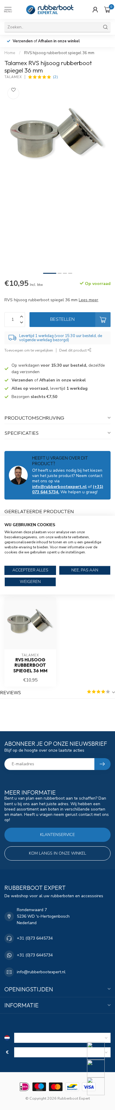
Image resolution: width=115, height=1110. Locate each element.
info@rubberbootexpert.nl (59, 486)
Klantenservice (57, 834)
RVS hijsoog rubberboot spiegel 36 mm (59, 53)
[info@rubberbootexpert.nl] (99, 1068)
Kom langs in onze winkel (57, 853)
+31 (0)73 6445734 (35, 938)
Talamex (13, 77)
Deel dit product (73, 350)
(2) (55, 76)
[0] (107, 9)
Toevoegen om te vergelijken (28, 350)
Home (9, 53)
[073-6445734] (99, 1051)
